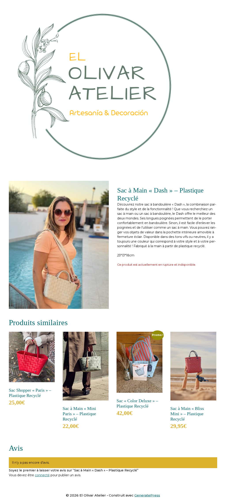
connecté (42, 475)
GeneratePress (147, 495)
